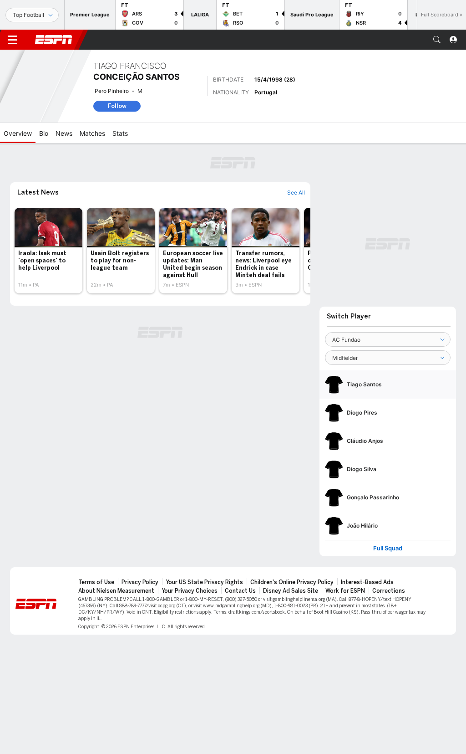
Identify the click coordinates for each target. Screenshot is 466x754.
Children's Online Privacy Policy (292, 582)
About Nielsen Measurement (116, 591)
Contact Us (240, 591)
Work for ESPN (345, 591)
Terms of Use (96, 582)
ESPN (53, 40)
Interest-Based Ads (367, 582)
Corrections (388, 591)
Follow (117, 106)
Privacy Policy (140, 582)
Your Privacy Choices (190, 591)
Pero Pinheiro (112, 90)
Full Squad (387, 548)
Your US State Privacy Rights (204, 582)
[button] (437, 39)
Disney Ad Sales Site (290, 591)
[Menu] (12, 40)
